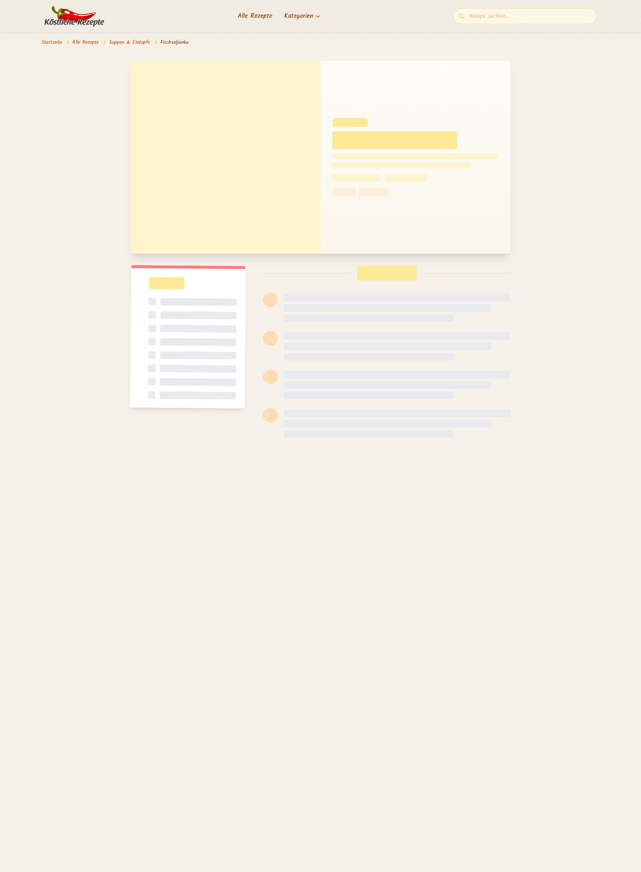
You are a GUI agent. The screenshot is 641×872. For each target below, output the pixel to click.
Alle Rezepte (255, 16)
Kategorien (298, 16)
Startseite (52, 42)
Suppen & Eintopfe (129, 42)
